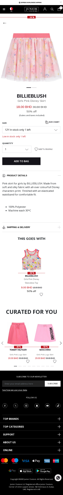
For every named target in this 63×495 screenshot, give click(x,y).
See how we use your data (14, 390)
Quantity (7, 143)
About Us (9, 442)
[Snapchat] (37, 405)
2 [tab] (20, 367)
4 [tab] (29, 367)
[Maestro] (15, 461)
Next (60, 343)
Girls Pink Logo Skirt (18, 354)
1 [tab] (15, 367)
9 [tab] (52, 367)
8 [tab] (47, 367)
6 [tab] (38, 367)
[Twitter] (15, 405)
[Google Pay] (12, 471)
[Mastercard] (4, 461)
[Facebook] (5, 405)
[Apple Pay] (36, 461)
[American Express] (47, 461)
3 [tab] (24, 367)
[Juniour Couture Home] (31, 9)
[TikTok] (58, 405)
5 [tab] (33, 367)
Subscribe (53, 383)
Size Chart (53, 122)
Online (7, 450)
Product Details (17, 175)
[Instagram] (26, 405)
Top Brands (11, 419)
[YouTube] (47, 405)
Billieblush (31, 96)
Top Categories (13, 426)
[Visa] (25, 461)
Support (9, 434)
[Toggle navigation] (4, 9)
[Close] (61, 1)
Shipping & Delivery (18, 227)
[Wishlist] (41, 294)
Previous (2, 343)
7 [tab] (42, 367)
